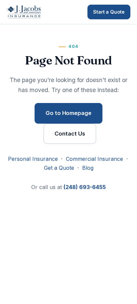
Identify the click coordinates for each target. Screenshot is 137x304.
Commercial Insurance (94, 158)
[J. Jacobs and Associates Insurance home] (24, 12)
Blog (87, 167)
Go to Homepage (68, 113)
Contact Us (70, 133)
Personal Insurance (33, 158)
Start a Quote (109, 12)
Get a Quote (59, 167)
